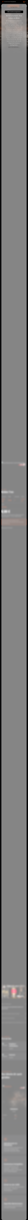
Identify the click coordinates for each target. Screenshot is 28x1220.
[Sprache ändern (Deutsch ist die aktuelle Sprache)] (24, 1)
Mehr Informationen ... (14, 47)
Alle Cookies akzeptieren (14, 12)
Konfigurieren (14, 7)
